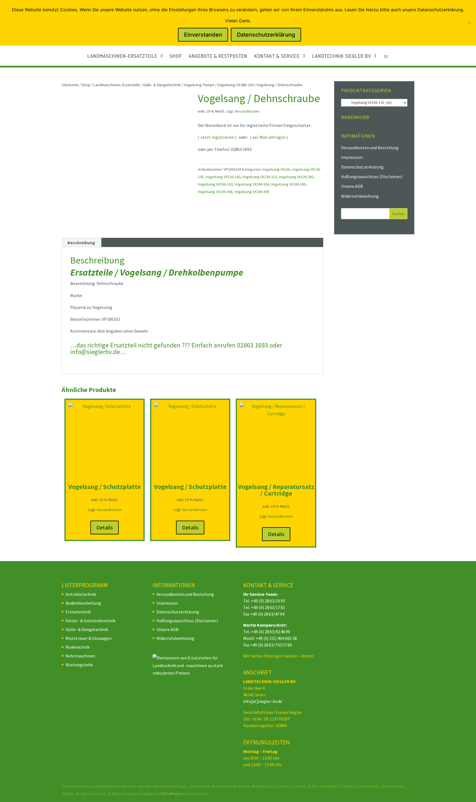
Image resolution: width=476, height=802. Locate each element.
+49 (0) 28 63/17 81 (268, 607)
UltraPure (171, 793)
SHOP (176, 56)
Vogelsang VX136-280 (296, 176)
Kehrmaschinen (80, 656)
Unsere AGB (352, 186)
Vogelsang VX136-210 (259, 176)
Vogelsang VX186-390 (251, 191)
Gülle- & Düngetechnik (162, 84)
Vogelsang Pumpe (199, 84)
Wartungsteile (79, 664)
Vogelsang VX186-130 (235, 84)
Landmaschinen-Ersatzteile (116, 84)
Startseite (70, 84)
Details (104, 527)
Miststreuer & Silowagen (89, 638)
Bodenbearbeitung (83, 603)
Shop (86, 84)
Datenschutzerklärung (362, 167)
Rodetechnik (78, 647)
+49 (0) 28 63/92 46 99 (270, 631)
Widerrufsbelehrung (360, 196)
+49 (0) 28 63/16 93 (268, 600)
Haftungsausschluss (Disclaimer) (371, 176)
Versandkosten (246, 111)
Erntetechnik (78, 612)
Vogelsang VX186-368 (215, 191)
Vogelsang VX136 (276, 169)
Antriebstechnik (81, 594)
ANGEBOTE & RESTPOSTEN (218, 56)
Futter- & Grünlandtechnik (90, 620)
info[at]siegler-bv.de (262, 701)
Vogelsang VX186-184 (251, 184)
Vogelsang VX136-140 (222, 176)
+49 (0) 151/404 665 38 (276, 638)
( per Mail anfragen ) (269, 137)
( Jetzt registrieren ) (217, 137)
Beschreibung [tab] (81, 242)
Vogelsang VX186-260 (288, 184)
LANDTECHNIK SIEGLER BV (341, 56)
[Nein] (469, 23)
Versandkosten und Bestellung (370, 147)
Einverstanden (203, 34)
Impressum (352, 157)
